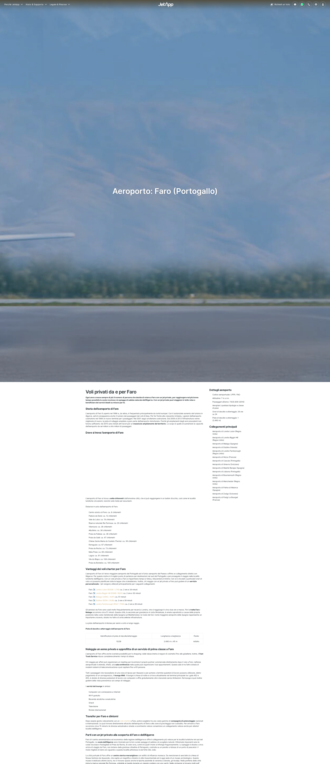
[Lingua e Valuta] (316, 4)
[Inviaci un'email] (295, 4)
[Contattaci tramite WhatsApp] (302, 4)
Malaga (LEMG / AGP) (105, 597)
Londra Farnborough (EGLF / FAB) (110, 604)
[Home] (165, 4)
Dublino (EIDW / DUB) (105, 600)
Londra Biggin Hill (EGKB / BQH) (109, 593)
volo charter (125, 721)
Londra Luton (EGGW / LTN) (107, 589)
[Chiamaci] (309, 4)
